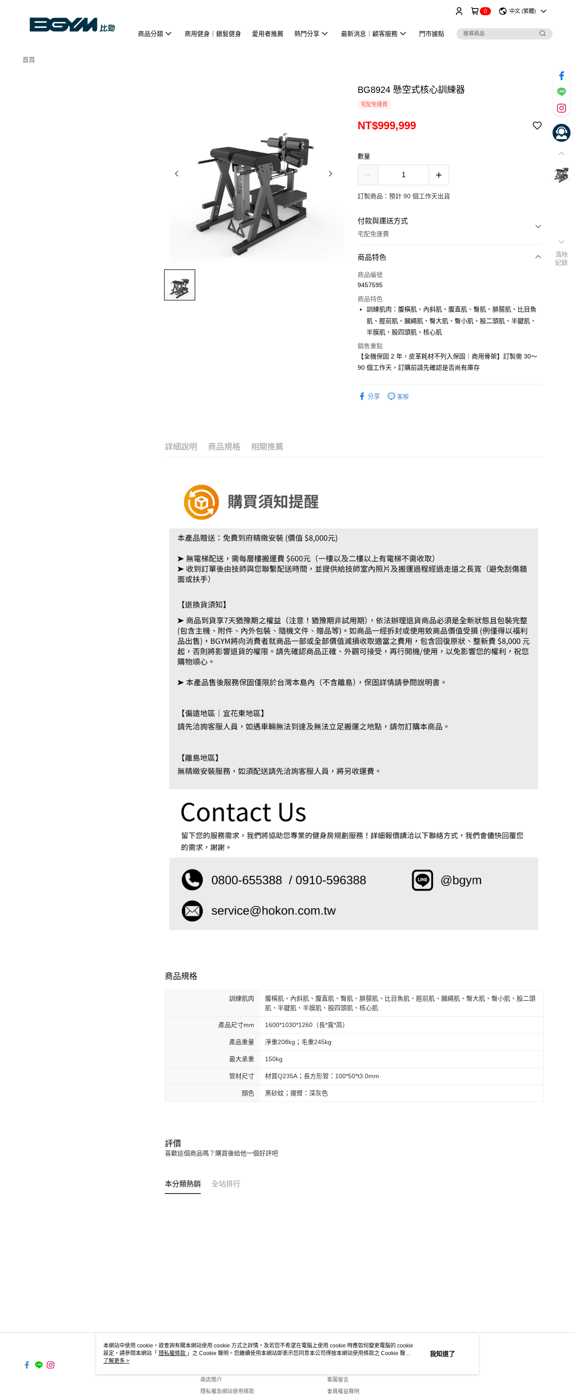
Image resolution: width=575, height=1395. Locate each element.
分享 (373, 396)
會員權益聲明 (343, 1391)
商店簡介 (211, 1380)
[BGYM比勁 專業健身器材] (72, 23)
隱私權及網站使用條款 (227, 1391)
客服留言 (338, 1380)
